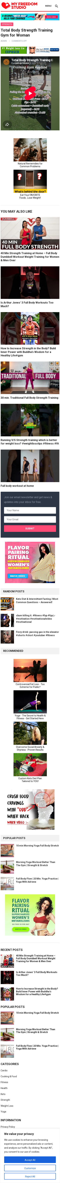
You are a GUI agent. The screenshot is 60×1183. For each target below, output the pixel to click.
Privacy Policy (8, 1127)
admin (4, 41)
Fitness (4, 1082)
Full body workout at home (17, 485)
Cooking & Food (9, 1076)
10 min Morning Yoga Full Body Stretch (37, 845)
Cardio (4, 1070)
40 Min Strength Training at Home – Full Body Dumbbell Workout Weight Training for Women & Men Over (30, 257)
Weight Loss (7, 1106)
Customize (30, 1168)
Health (4, 1088)
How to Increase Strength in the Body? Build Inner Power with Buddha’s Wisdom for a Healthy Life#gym (28, 352)
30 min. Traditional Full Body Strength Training (29, 397)
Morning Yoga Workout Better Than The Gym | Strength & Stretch (35, 1030)
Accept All (30, 1160)
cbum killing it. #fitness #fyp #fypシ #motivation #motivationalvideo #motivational (35, 618)
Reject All (30, 1176)
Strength (7, 24)
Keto (3, 1094)
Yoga (3, 1111)
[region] (30, 1155)
